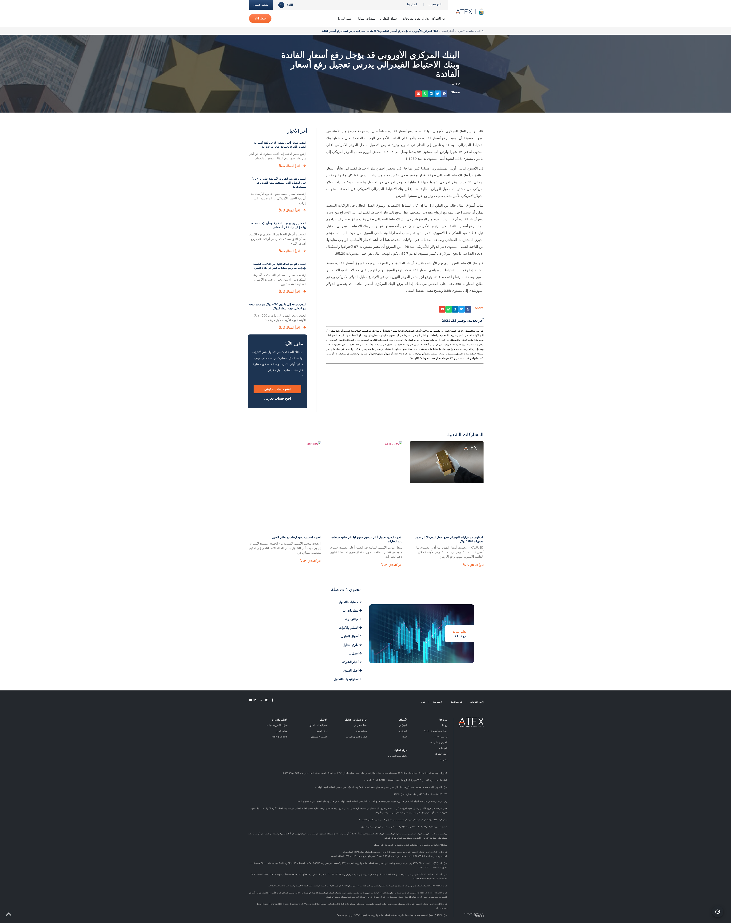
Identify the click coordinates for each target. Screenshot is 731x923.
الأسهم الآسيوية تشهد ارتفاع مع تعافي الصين (296, 537)
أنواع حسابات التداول (356, 719)
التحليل (323, 719)
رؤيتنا (444, 725)
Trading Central (279, 736)
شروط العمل (456, 701)
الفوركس (403, 725)
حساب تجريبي (360, 725)
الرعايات (443, 748)
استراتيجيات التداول (318, 725)
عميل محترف (361, 730)
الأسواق (403, 719)
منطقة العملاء (261, 4)
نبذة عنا (443, 719)
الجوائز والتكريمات (438, 742)
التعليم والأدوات (279, 719)
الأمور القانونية (477, 701)
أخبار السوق (447, 30)
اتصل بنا (412, 4)
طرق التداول (400, 750)
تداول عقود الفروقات (415, 18)
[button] (444, 93)
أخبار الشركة (441, 753)
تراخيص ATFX (440, 736)
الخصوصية (437, 701)
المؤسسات (434, 4)
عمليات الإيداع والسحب (356, 736)
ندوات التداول (281, 730)
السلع (404, 736)
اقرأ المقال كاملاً (289, 166)
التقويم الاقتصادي (319, 736)
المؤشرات (402, 730)
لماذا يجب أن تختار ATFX (435, 730)
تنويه (423, 701)
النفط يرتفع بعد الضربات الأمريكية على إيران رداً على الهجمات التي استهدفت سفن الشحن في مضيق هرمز (279, 182)
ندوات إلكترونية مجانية (277, 725)
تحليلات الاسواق (465, 30)
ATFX (480, 30)
